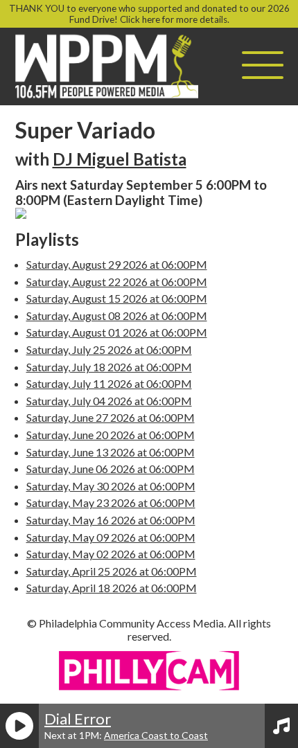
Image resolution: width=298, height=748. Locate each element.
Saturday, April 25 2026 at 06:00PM (111, 571)
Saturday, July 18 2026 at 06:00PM (109, 366)
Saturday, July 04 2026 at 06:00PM (109, 400)
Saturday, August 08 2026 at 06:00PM (116, 315)
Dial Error (77, 718)
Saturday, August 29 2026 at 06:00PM (116, 264)
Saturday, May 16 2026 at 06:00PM (110, 519)
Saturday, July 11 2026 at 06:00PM (109, 383)
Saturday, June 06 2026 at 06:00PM (110, 468)
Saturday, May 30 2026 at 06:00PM (110, 485)
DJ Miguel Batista (119, 159)
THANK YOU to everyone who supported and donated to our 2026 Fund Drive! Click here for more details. (149, 14)
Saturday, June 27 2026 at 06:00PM (110, 417)
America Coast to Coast (156, 735)
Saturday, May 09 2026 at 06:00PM (110, 537)
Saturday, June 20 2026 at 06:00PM (110, 434)
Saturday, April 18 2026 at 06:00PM (111, 587)
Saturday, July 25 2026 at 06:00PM (109, 349)
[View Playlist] (281, 726)
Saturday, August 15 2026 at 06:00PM (116, 298)
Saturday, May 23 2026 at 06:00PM (110, 502)
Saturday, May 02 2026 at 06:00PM (110, 553)
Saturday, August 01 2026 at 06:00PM (116, 332)
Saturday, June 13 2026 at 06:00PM (110, 451)
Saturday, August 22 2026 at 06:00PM (116, 281)
